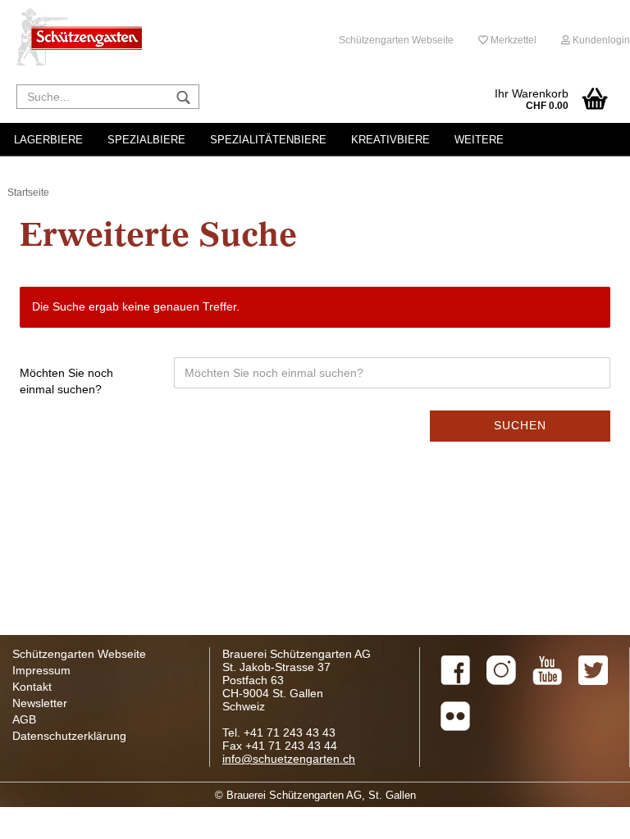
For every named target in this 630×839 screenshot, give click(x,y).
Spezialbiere (146, 140)
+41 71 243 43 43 (290, 732)
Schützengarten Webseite (396, 40)
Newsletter (39, 703)
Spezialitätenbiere (268, 140)
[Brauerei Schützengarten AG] (79, 37)
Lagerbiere (48, 140)
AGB (24, 719)
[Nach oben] (584, 814)
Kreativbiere (390, 140)
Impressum (41, 670)
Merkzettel (512, 40)
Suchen (520, 425)
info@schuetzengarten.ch (288, 758)
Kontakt (32, 686)
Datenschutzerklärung (69, 735)
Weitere (479, 140)
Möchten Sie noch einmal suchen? (66, 381)
